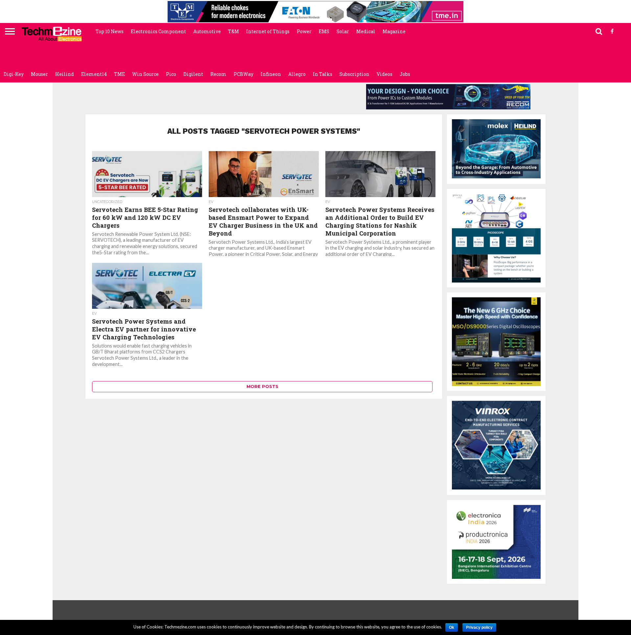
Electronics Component (158, 31)
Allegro (297, 74)
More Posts (262, 386)
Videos (384, 74)
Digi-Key (14, 74)
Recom (218, 74)
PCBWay (243, 74)
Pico (171, 74)
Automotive (207, 31)
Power (304, 31)
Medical (365, 31)
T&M (233, 31)
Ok (451, 627)
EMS (324, 31)
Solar (343, 31)
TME (119, 74)
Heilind (64, 74)
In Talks (322, 74)
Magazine (394, 31)
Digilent (193, 74)
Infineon (271, 74)
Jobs (405, 74)
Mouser (39, 74)
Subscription (354, 74)
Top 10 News (110, 31)
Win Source (145, 74)
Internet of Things (268, 31)
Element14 (94, 74)
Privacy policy (479, 627)
